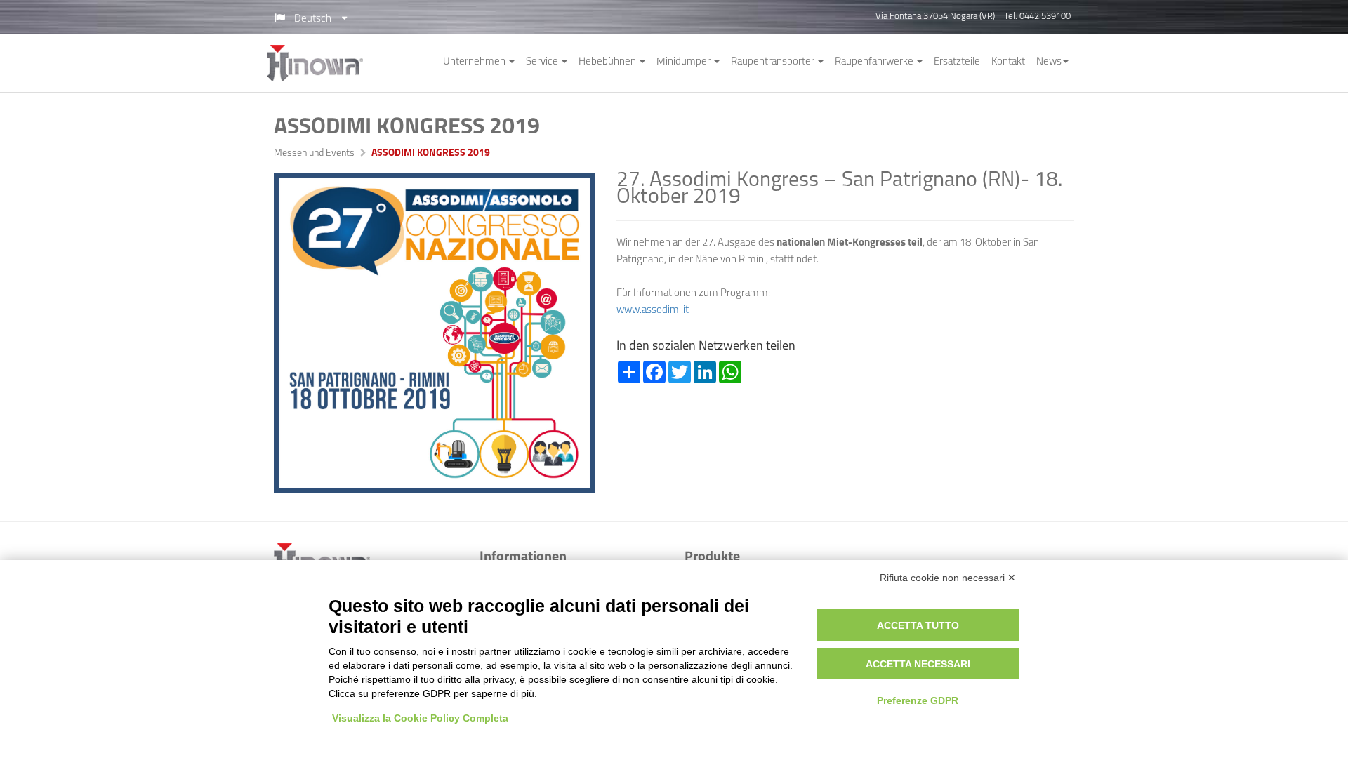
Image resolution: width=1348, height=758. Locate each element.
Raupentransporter (774, 62)
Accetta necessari (918, 664)
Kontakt (1008, 62)
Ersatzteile (957, 62)
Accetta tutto (918, 625)
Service (543, 62)
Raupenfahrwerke (875, 62)
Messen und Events (314, 154)
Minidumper (684, 62)
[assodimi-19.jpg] (434, 333)
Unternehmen (475, 62)
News (1049, 62)
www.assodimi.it (652, 310)
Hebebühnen (608, 62)
